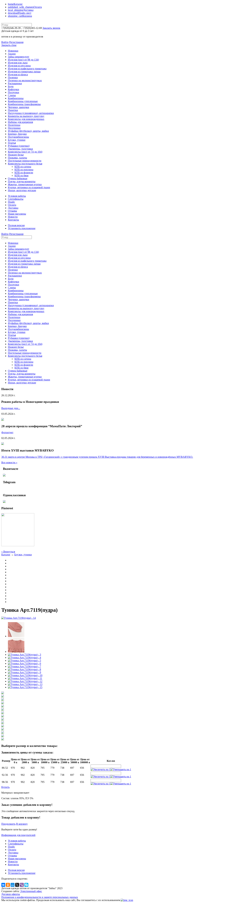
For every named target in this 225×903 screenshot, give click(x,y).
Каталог (15, 4)
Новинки (13, 50)
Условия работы (17, 196)
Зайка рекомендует (18, 56)
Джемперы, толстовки (20, 148)
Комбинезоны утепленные (23, 101)
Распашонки (15, 83)
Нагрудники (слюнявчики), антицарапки (31, 113)
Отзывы (12, 210)
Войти (5, 42)
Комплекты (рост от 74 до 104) (25, 151)
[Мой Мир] (12, 885)
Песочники (14, 128)
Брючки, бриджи (17, 134)
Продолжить (8, 823)
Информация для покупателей (18, 835)
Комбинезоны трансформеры (24, 104)
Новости (13, 216)
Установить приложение (21, 228)
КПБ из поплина (23, 169)
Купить (5, 787)
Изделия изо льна (18, 62)
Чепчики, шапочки (18, 107)
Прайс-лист (19, 13)
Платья (12, 142)
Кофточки (13, 89)
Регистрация (16, 42)
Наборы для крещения (20, 122)
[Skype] (26, 885)
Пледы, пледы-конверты (21, 181)
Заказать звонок (51, 28)
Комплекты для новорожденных (26, 119)
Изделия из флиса (18, 74)
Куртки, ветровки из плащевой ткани (29, 187)
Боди (11, 86)
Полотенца (14, 125)
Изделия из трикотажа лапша (24, 71)
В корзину (22, 823)
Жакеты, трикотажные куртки (25, 184)
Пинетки (13, 110)
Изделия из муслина (19, 65)
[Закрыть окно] (127, 900)
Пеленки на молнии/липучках (25, 80)
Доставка (20, 10)
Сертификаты (15, 199)
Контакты (13, 219)
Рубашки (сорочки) (18, 145)
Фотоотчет (7, 432)
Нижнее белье (16, 154)
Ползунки (13, 92)
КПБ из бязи (21, 175)
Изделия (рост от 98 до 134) (23, 59)
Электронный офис (31, 891)
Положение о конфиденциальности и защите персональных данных (39, 897)
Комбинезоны (16, 98)
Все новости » (9, 462)
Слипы (12, 95)
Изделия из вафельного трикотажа (27, 68)
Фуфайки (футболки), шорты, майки (28, 131)
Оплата (25, 7)
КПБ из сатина (22, 166)
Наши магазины (17, 213)
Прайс (11, 202)
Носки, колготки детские (22, 190)
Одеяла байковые (17, 178)
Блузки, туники (16, 139)
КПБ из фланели (23, 172)
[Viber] (22, 885)
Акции (12, 53)
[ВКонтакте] (3, 885)
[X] (17, 885)
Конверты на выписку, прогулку (26, 116)
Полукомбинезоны (18, 136)
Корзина (20, 16)
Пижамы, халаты (17, 157)
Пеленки (13, 77)
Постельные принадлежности (24, 160)
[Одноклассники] (8, 885)
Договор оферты (10, 894)
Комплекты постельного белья (25, 163)
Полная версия (16, 225)
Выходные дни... (10, 408)
